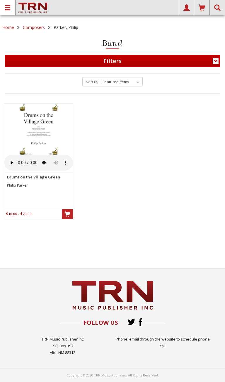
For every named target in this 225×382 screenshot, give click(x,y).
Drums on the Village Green (33, 177)
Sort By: (92, 81)
